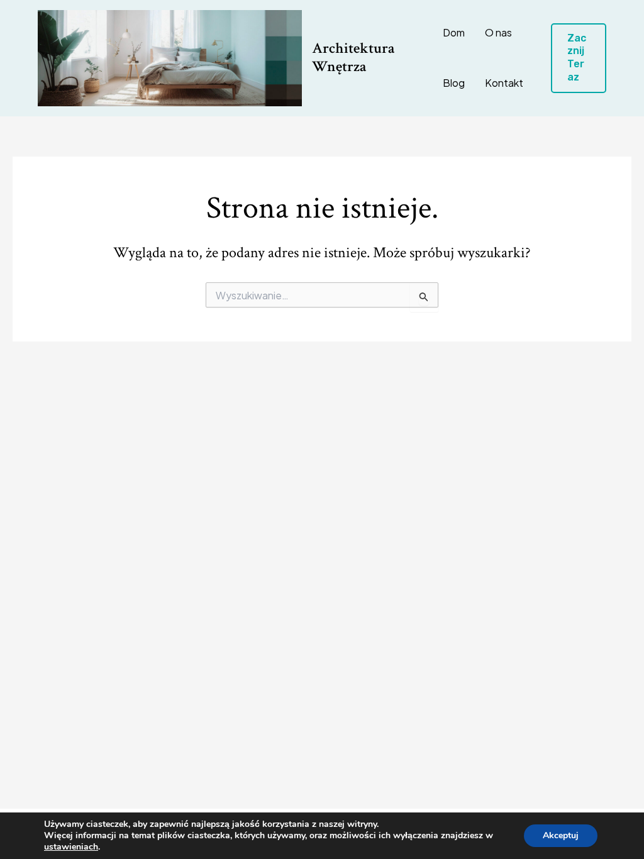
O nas (498, 32)
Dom (454, 32)
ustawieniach (71, 847)
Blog (454, 82)
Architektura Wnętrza (353, 57)
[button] (578, 58)
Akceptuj (561, 835)
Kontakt (504, 82)
